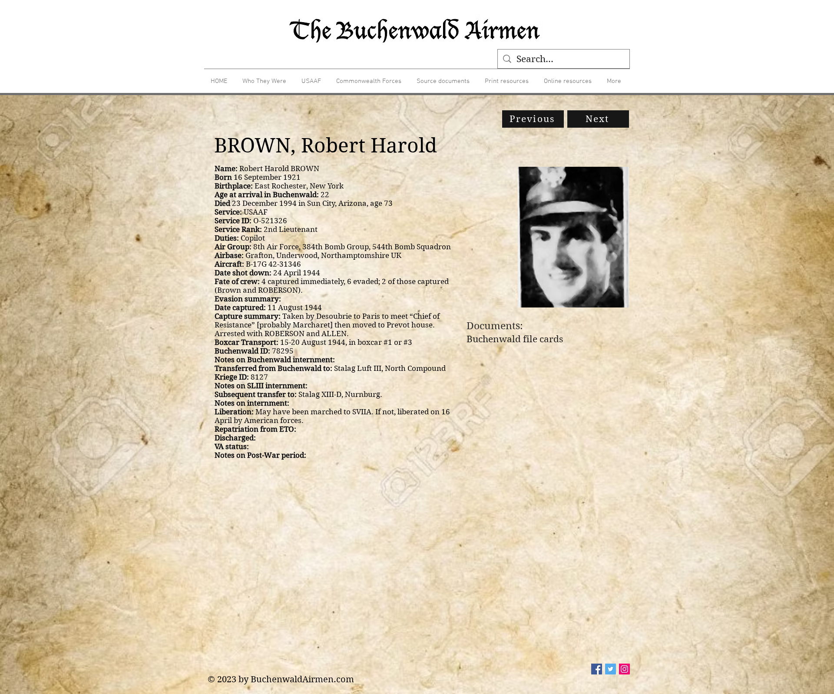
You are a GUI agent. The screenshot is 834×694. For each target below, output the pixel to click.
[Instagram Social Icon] (624, 669)
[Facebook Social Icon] (596, 669)
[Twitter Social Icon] (610, 669)
